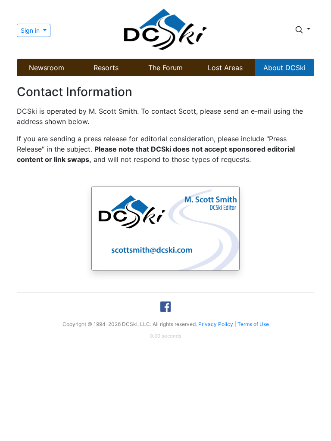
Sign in (31, 30)
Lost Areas (225, 67)
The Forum (165, 67)
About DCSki (284, 67)
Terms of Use (253, 324)
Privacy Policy (215, 324)
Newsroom (46, 67)
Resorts (106, 67)
